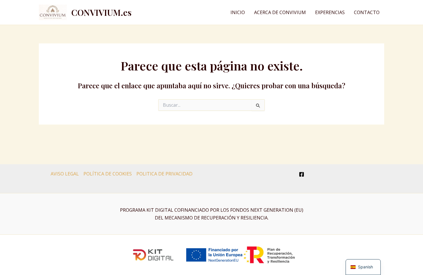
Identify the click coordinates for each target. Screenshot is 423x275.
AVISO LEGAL (65, 174)
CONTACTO (367, 12)
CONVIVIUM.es (101, 12)
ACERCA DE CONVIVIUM (280, 12)
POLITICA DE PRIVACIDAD (164, 174)
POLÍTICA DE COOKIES (107, 174)
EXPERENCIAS (330, 12)
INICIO (237, 12)
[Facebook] (301, 174)
